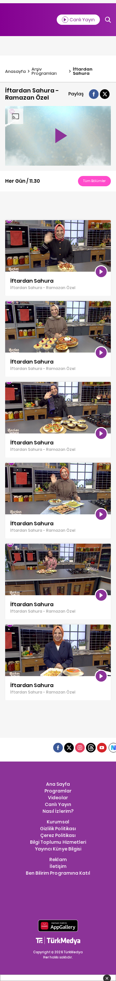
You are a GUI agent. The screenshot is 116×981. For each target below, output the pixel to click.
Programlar (58, 791)
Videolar (58, 797)
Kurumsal (58, 822)
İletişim (58, 866)
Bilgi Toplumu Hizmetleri (58, 842)
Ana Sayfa (58, 784)
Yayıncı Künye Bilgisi (58, 849)
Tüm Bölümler (94, 181)
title (9, 223)
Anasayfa (15, 71)
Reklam (57, 859)
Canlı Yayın (58, 804)
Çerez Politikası (58, 835)
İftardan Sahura (82, 71)
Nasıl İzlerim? (58, 811)
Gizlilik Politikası (58, 828)
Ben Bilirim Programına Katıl (58, 873)
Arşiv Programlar (44, 71)
